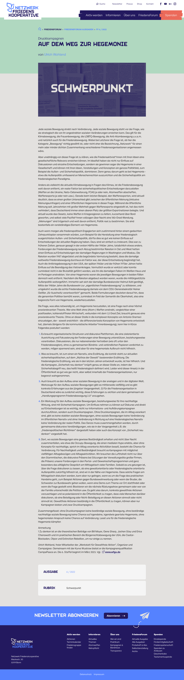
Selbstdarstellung (140, 648)
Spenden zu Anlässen (159, 649)
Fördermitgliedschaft (163, 642)
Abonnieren (113, 615)
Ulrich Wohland (55, 54)
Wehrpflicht (93, 648)
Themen (92, 642)
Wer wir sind (115, 639)
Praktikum (115, 642)
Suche (102, 4)
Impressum (99, 674)
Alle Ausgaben (138, 642)
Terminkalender (74, 642)
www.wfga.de (112, 551)
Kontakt (150, 4)
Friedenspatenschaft (163, 645)
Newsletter (117, 4)
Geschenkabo (160, 654)
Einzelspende (160, 639)
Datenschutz (86, 674)
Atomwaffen (94, 645)
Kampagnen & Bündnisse (116, 646)
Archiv (135, 651)
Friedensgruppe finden (74, 646)
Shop (139, 4)
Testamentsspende (163, 657)
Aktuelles (92, 639)
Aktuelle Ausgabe (140, 639)
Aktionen (71, 639)
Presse (129, 4)
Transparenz (116, 651)
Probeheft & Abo (139, 645)
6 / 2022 (70, 571)
